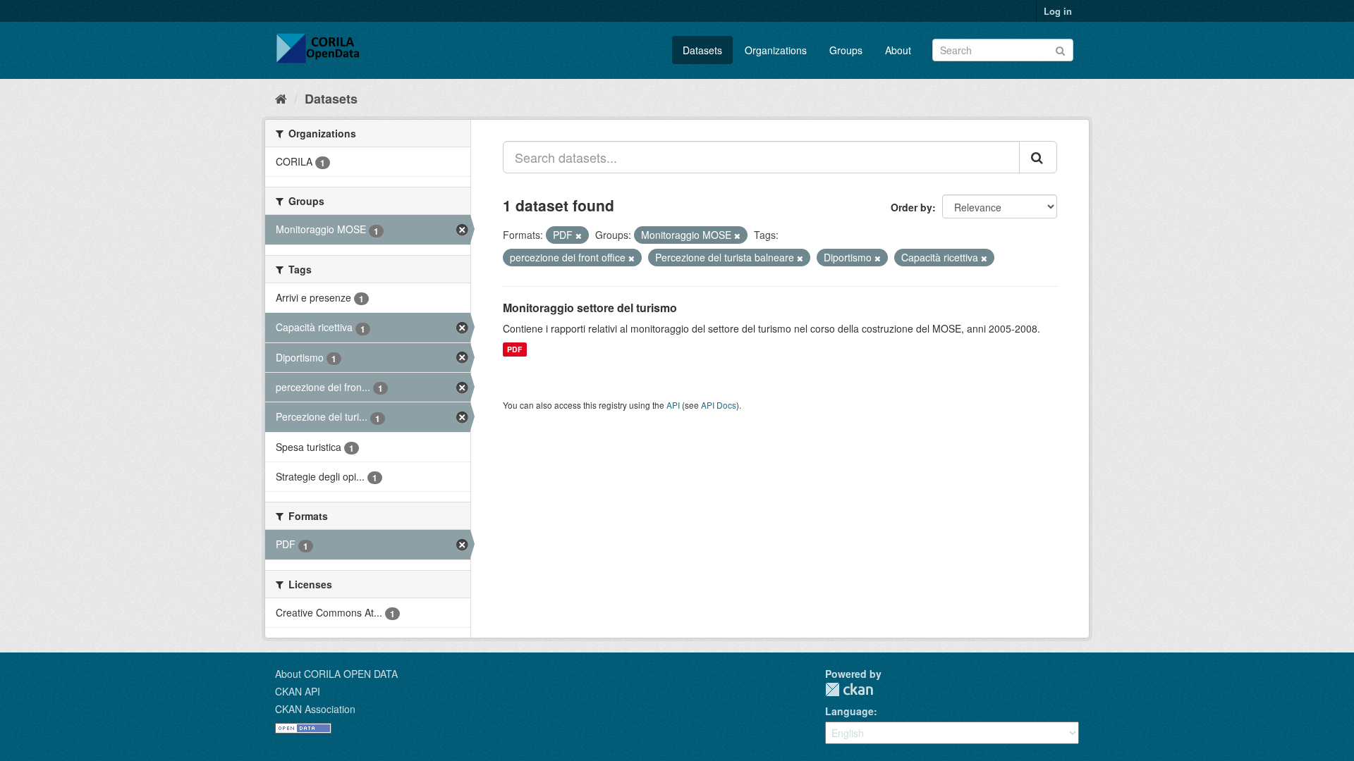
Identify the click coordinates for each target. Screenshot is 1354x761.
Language (849, 711)
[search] (1038, 157)
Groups (845, 50)
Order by (911, 207)
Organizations (776, 50)
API (673, 405)
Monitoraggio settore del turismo (590, 307)
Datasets (702, 50)
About (898, 50)
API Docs (718, 405)
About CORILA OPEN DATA (336, 674)
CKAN (849, 689)
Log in (1058, 11)
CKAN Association (315, 709)
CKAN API (297, 691)
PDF (514, 349)
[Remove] (578, 235)
